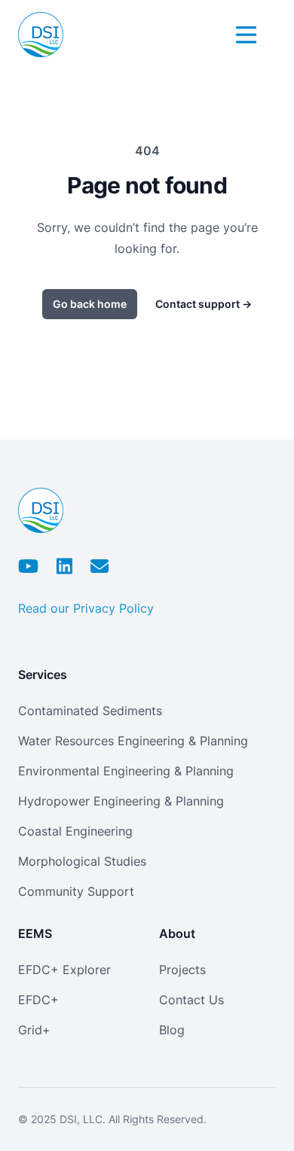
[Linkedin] (64, 566)
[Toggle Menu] (244, 32)
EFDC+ (38, 999)
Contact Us (191, 999)
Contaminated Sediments (90, 710)
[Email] (99, 566)
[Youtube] (28, 566)
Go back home (90, 303)
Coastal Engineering (75, 831)
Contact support (203, 303)
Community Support (76, 891)
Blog (172, 1029)
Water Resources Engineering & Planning (133, 740)
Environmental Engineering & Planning (126, 770)
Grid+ (34, 1029)
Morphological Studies (82, 861)
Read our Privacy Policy (86, 608)
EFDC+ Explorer (64, 969)
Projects (182, 969)
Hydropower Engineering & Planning (121, 800)
